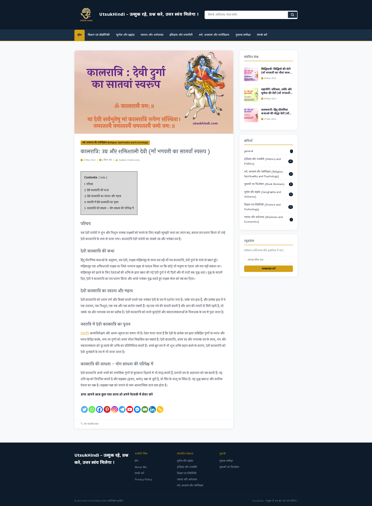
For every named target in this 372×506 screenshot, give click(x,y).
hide (103, 178)
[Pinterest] (107, 405)
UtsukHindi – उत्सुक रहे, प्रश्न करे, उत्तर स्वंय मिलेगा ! (275, 501)
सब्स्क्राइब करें (269, 268)
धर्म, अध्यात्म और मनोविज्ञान (214, 35)
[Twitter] (84, 405)
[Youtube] (129, 405)
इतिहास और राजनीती (181, 35)
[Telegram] (122, 405)
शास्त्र (96, 424)
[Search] (292, 15)
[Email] (144, 405)
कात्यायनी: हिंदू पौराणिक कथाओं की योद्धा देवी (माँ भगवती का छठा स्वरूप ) (275, 113)
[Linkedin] (152, 405)
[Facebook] (99, 405)
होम (80, 35)
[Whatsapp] (92, 405)
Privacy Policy (143, 479)
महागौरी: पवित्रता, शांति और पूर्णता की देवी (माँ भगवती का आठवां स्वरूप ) (276, 93)
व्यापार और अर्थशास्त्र (152, 35)
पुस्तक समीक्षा (243, 35)
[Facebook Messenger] (137, 405)
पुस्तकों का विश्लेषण (229, 467)
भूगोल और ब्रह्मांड (125, 35)
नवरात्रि (85, 333)
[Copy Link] (160, 405)
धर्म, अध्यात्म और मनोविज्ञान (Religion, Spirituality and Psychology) (115, 142)
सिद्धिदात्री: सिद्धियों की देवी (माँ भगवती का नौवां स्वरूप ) (276, 73)
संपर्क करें (262, 35)
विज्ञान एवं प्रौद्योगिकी (99, 35)
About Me (141, 467)
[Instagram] (114, 405)
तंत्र (85, 424)
